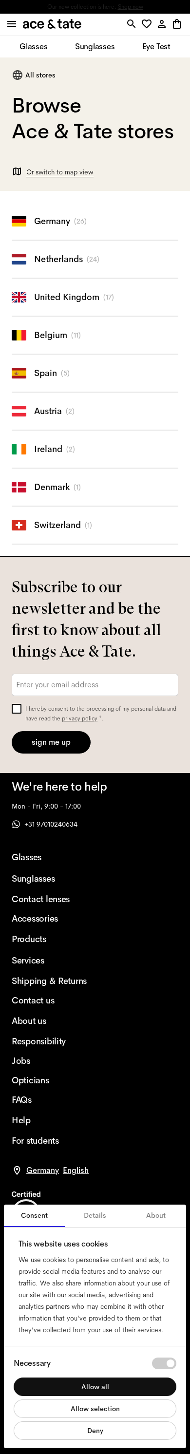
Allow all (95, 1386)
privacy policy (79, 718)
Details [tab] (95, 1215)
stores (21, 7)
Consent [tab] (34, 1215)
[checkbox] (16, 709)
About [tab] (156, 1215)
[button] (148, 24)
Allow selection (95, 1408)
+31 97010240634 (50, 824)
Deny (95, 1430)
